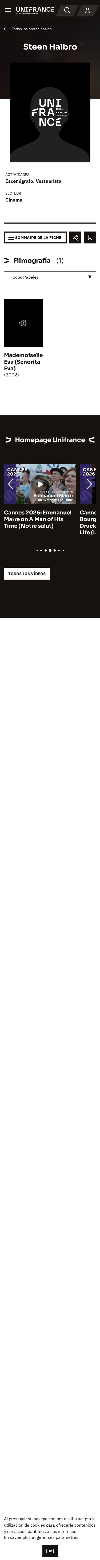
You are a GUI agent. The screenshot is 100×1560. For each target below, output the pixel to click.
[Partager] (75, 237)
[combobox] (50, 277)
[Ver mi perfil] (87, 10)
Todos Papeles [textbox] (25, 277)
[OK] (50, 1551)
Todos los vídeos (27, 573)
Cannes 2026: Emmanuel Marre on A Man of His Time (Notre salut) (37, 519)
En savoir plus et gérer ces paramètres (41, 1537)
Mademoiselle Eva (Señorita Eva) (23, 362)
